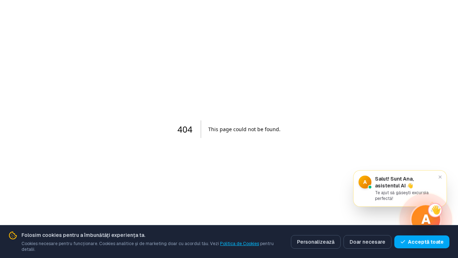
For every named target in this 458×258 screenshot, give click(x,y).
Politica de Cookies (239, 244)
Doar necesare (367, 242)
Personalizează (316, 242)
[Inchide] (440, 177)
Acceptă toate (426, 242)
